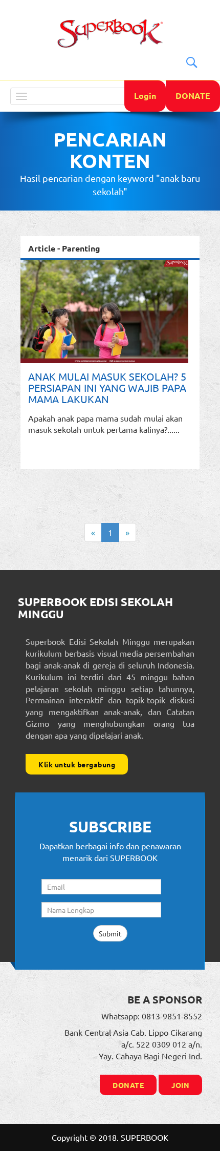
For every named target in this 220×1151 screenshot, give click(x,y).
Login (145, 95)
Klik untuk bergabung (76, 764)
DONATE (192, 95)
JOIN (180, 1085)
